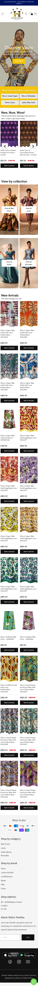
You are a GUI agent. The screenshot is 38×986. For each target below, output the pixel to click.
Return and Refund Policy (24, 978)
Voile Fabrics (6, 852)
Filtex (3, 888)
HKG (3, 884)
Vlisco (3, 868)
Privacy (20, 975)
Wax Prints (5, 844)
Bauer (3, 880)
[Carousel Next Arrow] (33, 146)
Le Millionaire (6, 876)
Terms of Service (30, 975)
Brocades (5, 855)
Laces (3, 848)
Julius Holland (7, 872)
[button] (2, 13)
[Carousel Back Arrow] (5, 146)
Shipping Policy (10, 978)
